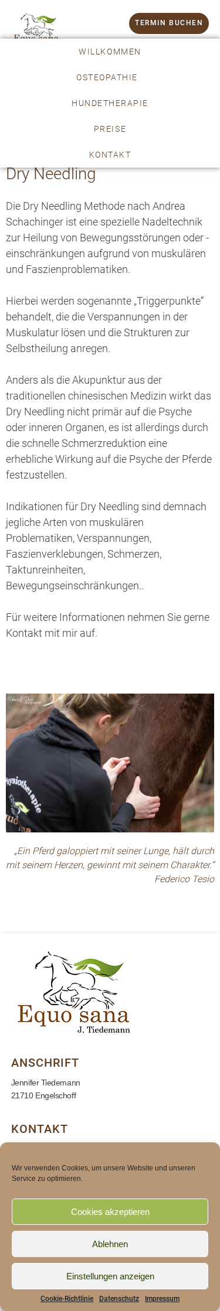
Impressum (162, 1298)
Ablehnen (110, 1244)
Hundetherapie (110, 103)
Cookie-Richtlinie (66, 1298)
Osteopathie (107, 77)
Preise (110, 129)
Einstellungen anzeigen (110, 1276)
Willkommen (110, 51)
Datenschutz (119, 1298)
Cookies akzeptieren (110, 1212)
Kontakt (110, 154)
